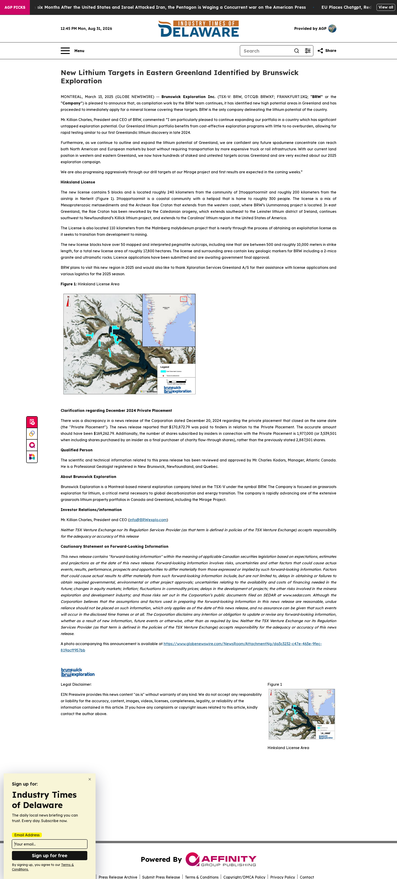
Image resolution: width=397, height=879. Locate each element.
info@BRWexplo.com (148, 519)
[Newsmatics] (32, 457)
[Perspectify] (32, 434)
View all (386, 7)
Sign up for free (49, 855)
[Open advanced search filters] (307, 50)
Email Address (27, 835)
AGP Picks (15, 7)
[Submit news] (32, 422)
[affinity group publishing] (32, 445)
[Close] (90, 779)
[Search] (296, 50)
